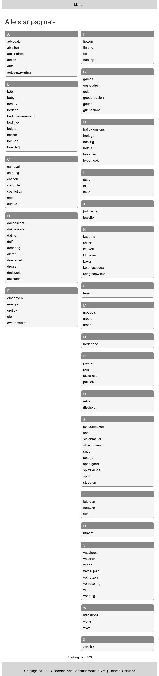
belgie (11, 128)
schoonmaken (93, 426)
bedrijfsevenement (20, 116)
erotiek (12, 310)
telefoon (89, 501)
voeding (89, 595)
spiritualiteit (91, 469)
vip (85, 589)
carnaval (13, 166)
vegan (87, 564)
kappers (89, 236)
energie (12, 304)
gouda (88, 103)
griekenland (92, 110)
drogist (12, 266)
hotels (87, 148)
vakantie (89, 558)
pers (86, 369)
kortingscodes (93, 267)
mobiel (88, 318)
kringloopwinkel (94, 273)
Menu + (79, 4)
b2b (10, 91)
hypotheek (91, 160)
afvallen (13, 47)
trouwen (89, 507)
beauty (12, 103)
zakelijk (88, 646)
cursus (12, 203)
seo (86, 432)
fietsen (88, 41)
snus (86, 451)
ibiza (86, 179)
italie (86, 192)
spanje (88, 457)
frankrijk (89, 59)
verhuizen (90, 577)
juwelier (89, 217)
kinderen (89, 255)
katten (87, 242)
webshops (90, 615)
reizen (87, 401)
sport (86, 476)
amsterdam (15, 53)
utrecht (88, 533)
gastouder (90, 85)
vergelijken (91, 571)
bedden (12, 110)
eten (10, 316)
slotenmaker (92, 438)
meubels (89, 312)
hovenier (89, 154)
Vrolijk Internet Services (118, 671)
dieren (12, 253)
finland (88, 47)
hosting (88, 141)
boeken (12, 141)
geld (86, 91)
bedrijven (14, 122)
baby (10, 97)
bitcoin (12, 134)
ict (85, 185)
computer (14, 185)
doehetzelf (15, 260)
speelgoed (91, 463)
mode (87, 324)
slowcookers (92, 445)
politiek (88, 381)
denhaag (13, 247)
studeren (89, 482)
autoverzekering (19, 72)
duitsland (14, 278)
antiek (11, 59)
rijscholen (90, 407)
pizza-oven (91, 375)
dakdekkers (15, 223)
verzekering (91, 583)
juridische (90, 211)
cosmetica (14, 191)
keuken (88, 249)
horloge (88, 135)
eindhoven (15, 297)
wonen (88, 621)
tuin (86, 513)
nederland (90, 344)
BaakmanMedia (85, 671)
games (88, 79)
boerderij (13, 147)
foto (86, 53)
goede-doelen (93, 97)
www (87, 627)
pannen (88, 363)
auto (10, 66)
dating (11, 235)
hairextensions (94, 129)
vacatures (90, 552)
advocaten (15, 41)
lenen (87, 293)
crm (10, 197)
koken (87, 261)
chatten (12, 179)
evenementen (17, 322)
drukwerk (14, 272)
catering (13, 172)
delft (10, 241)
